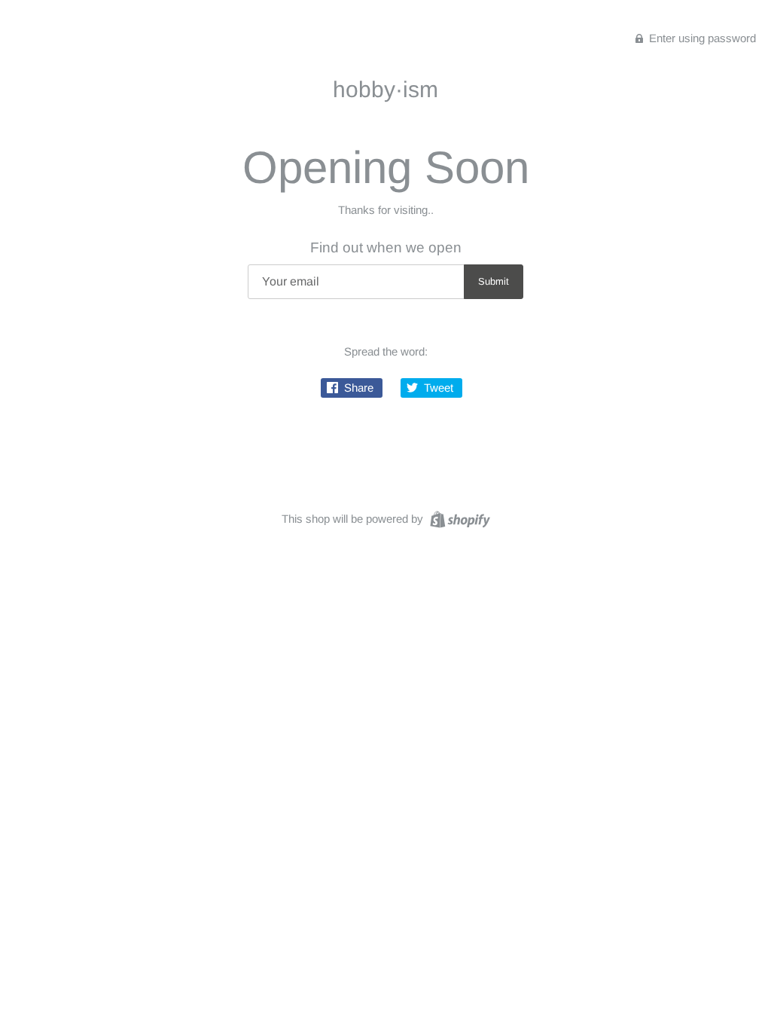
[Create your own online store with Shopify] (458, 517)
